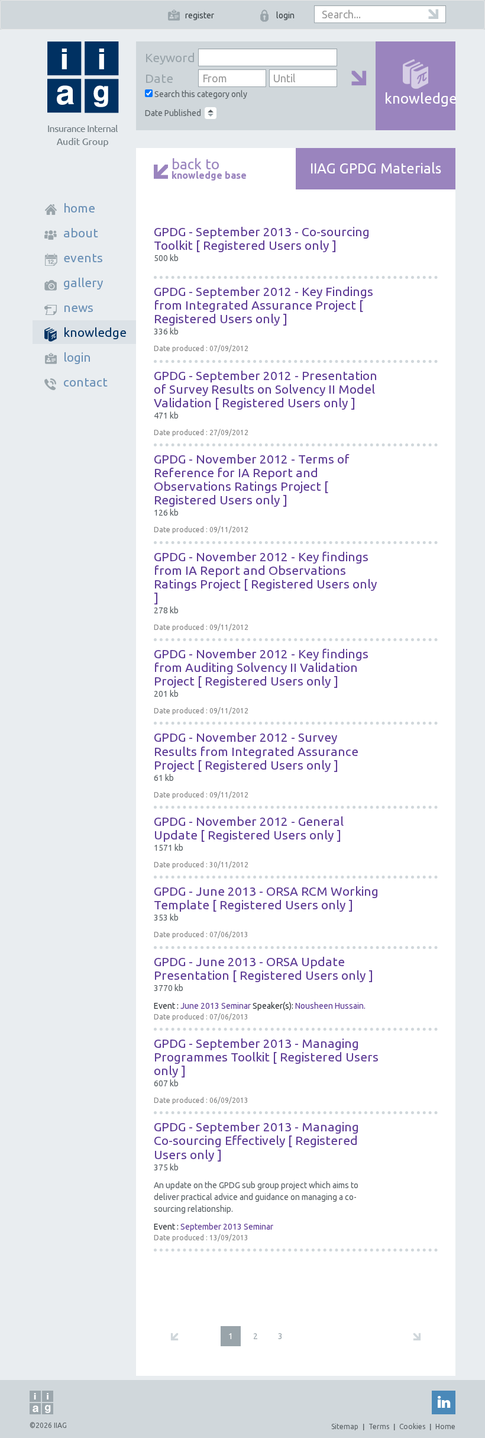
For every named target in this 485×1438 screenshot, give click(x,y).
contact (85, 382)
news (78, 307)
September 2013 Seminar (226, 1226)
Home (445, 1426)
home (79, 208)
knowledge (95, 332)
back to (209, 170)
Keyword (168, 57)
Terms (378, 1426)
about (80, 233)
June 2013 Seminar (215, 1006)
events (83, 257)
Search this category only (200, 94)
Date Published (173, 113)
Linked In (443, 1402)
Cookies (412, 1426)
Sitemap (344, 1426)
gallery (83, 282)
